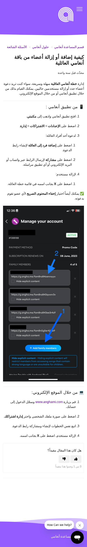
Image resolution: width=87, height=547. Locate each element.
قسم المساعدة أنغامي (69, 47)
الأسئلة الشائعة (17, 47)
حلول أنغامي (40, 47)
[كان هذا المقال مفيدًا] (75, 459)
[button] (79, 8)
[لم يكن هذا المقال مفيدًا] (64, 459)
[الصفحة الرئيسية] (66, 14)
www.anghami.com (49, 402)
